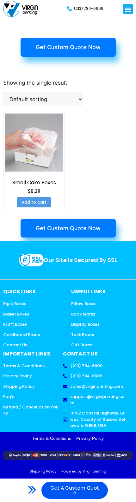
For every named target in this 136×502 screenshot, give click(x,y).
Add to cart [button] (34, 202)
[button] (128, 9)
